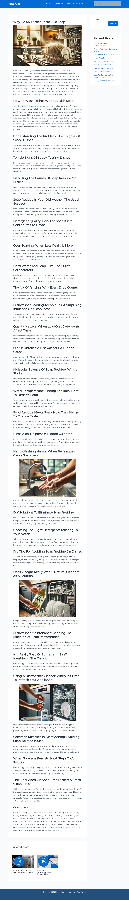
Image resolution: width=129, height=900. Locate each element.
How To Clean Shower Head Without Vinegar (22, 871)
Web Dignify (81, 892)
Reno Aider (14, 3)
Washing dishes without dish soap (28, 106)
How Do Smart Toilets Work (104, 65)
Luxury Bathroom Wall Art (104, 81)
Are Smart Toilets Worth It (104, 61)
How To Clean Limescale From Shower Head (44, 872)
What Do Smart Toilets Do (103, 68)
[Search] (120, 3)
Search (96, 20)
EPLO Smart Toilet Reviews (104, 55)
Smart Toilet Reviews (101, 58)
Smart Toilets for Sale (102, 72)
